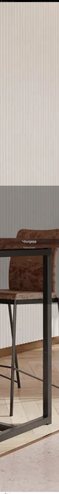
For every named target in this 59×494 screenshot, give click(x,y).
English (7, 493)
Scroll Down (29, 260)
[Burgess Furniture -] (1, 1)
